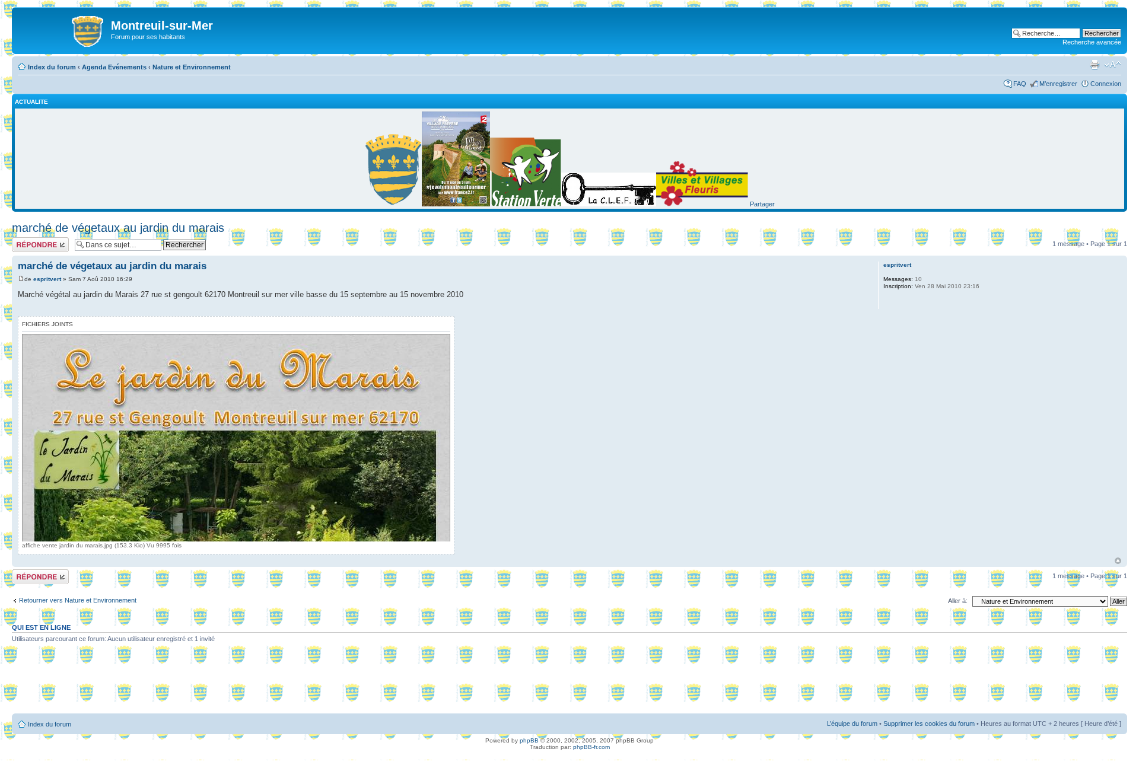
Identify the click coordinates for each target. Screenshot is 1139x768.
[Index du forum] (63, 29)
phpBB (529, 740)
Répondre (26, 240)
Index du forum (52, 67)
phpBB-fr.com (591, 747)
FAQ (1019, 83)
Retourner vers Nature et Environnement (77, 600)
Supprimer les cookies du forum (929, 723)
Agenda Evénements (114, 67)
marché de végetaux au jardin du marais (118, 227)
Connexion (1105, 83)
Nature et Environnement (191, 67)
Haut (1118, 560)
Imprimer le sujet (1094, 64)
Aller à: (958, 600)
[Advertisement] (569, 682)
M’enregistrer (1058, 83)
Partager (762, 204)
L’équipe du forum (852, 723)
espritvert (47, 279)
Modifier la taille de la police (1112, 64)
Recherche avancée (1091, 42)
